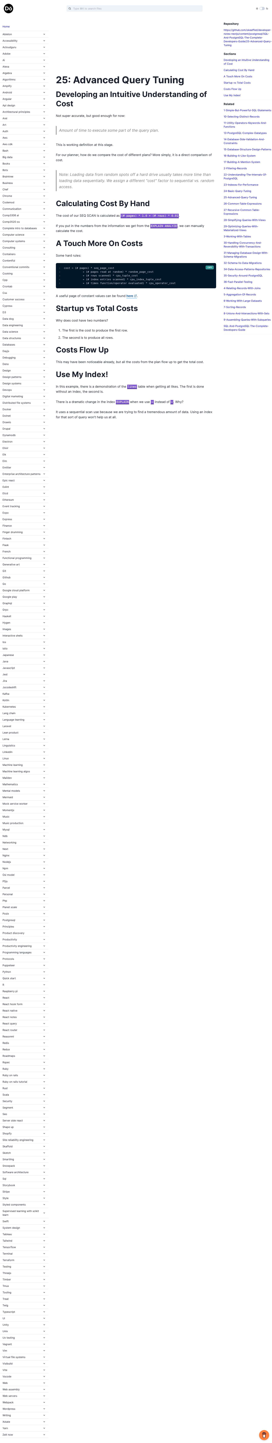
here (129, 296)
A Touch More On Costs (238, 76)
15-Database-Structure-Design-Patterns (247, 149)
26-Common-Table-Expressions (243, 203)
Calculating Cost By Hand (239, 70)
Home (6, 26)
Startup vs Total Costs (237, 82)
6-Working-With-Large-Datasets (243, 300)
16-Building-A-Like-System (240, 155)
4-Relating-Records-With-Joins (242, 288)
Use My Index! (232, 95)
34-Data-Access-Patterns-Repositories (247, 269)
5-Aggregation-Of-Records (240, 294)
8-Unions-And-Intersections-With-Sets (246, 313)
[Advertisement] (136, 44)
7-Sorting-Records (235, 307)
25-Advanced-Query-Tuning (240, 197)
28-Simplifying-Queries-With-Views (245, 220)
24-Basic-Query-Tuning (237, 191)
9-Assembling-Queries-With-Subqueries (247, 319)
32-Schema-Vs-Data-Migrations (243, 262)
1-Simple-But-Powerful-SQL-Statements (247, 110)
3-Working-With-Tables (237, 236)
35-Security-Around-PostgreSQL (243, 275)
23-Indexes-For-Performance (241, 184)
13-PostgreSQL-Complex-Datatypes (245, 133)
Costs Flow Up (232, 89)
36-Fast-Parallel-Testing (238, 281)
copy (209, 267)
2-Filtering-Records (235, 168)
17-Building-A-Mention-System (242, 162)
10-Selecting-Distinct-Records (242, 116)
